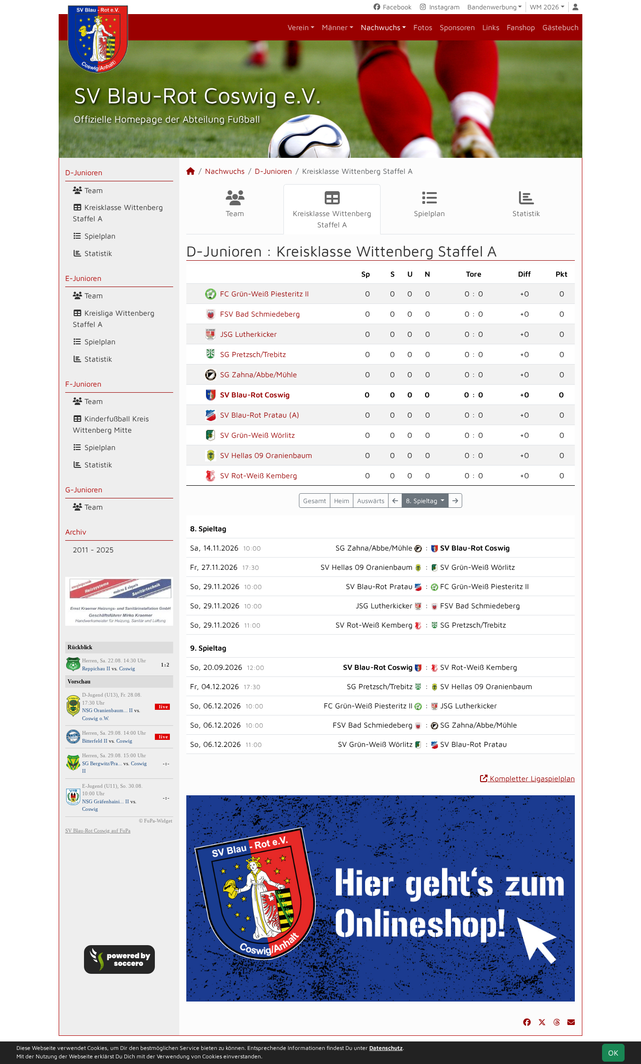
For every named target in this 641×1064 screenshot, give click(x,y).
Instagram (443, 7)
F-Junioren (83, 384)
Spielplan (98, 236)
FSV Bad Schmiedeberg (260, 314)
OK (613, 1052)
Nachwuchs (380, 27)
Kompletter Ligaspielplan (531, 778)
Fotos (422, 27)
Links (490, 27)
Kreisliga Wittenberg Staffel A (113, 318)
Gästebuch (560, 27)
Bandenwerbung (492, 7)
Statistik (97, 253)
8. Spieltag (422, 501)
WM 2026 (544, 7)
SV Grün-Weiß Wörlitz (257, 435)
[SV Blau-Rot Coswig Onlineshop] (380, 897)
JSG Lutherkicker (248, 334)
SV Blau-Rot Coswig (255, 394)
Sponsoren (457, 27)
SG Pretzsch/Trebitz (253, 354)
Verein (298, 27)
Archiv (75, 532)
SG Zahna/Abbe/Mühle (258, 374)
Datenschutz (386, 1047)
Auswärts (370, 501)
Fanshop (521, 27)
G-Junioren (83, 489)
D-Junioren (83, 172)
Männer (335, 27)
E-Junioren (83, 278)
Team (92, 190)
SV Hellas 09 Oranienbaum (266, 455)
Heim (341, 501)
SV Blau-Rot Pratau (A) (259, 415)
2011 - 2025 (93, 549)
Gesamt (314, 501)
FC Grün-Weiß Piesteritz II (264, 293)
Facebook (396, 7)
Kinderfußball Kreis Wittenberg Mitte (111, 424)
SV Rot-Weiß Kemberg (258, 475)
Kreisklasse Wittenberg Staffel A (118, 213)
